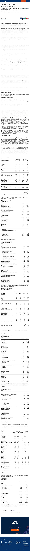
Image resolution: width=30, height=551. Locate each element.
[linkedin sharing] (24, 19)
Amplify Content (10, 544)
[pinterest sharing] (27, 19)
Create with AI (10, 541)
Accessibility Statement (18, 542)
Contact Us (2, 544)
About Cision (17, 540)
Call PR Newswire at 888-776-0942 (4, 541)
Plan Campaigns (10, 540)
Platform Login (24, 540)
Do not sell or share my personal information (26, 543)
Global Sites (17, 543)
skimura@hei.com (13, 510)
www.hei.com (19, 112)
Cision (25, 549)
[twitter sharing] (22, 19)
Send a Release (23, 1)
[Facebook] (2, 545)
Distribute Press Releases (10, 543)
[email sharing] (28, 19)
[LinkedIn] (1, 545)
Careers (17, 541)
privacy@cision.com (26, 545)
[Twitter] (3, 545)
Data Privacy (24, 541)
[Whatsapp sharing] (25, 19)
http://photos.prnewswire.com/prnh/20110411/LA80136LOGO (11, 512)
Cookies (2, 549)
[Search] (29, 1)
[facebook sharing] (21, 19)
